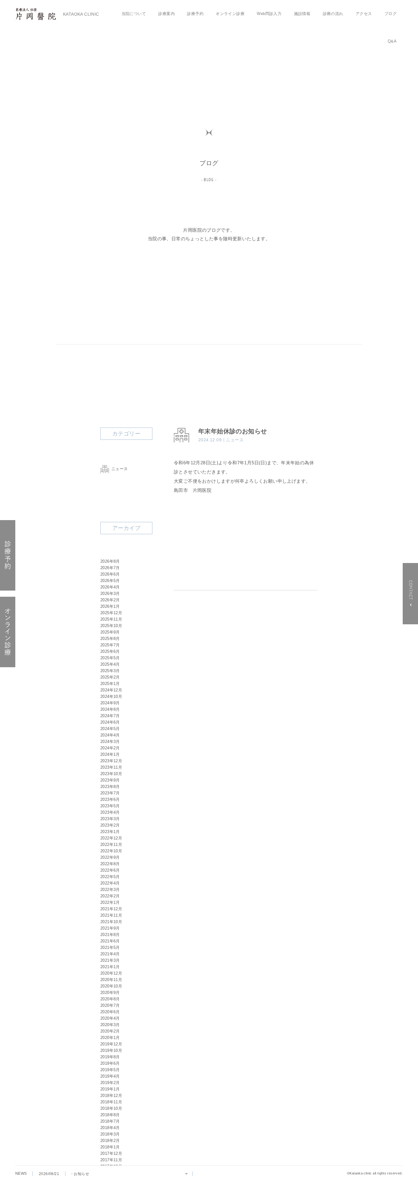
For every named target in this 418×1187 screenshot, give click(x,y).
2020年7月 (110, 1005)
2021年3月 (110, 960)
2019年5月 (110, 1069)
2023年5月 (110, 806)
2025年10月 (111, 625)
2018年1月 (110, 1147)
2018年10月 (111, 1108)
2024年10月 (111, 696)
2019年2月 (110, 1082)
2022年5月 (110, 876)
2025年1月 (110, 683)
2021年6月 (110, 941)
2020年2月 (110, 1031)
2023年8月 (110, 786)
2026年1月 (110, 606)
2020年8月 (110, 999)
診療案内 (166, 13)
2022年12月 (111, 838)
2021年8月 (110, 934)
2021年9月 (110, 928)
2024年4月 (110, 735)
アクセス (364, 13)
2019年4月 (110, 1076)
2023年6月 (110, 799)
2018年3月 (110, 1134)
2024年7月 (110, 715)
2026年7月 (110, 567)
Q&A (392, 41)
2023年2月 (110, 825)
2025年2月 (110, 677)
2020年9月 (110, 992)
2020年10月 (111, 986)
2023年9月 (110, 780)
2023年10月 (111, 773)
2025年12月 (111, 613)
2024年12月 (111, 690)
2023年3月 (110, 818)
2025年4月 (110, 664)
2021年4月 (110, 954)
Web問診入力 (269, 13)
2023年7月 (110, 793)
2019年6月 (110, 1063)
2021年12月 (111, 909)
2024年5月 (110, 728)
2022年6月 (110, 870)
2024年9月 (110, 703)
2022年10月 (111, 851)
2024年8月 (110, 709)
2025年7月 (110, 645)
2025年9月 (110, 632)
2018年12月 (111, 1095)
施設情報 (302, 13)
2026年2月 (110, 600)
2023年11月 (111, 767)
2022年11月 (111, 844)
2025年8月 (110, 638)
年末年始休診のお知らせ (232, 431)
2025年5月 (110, 658)
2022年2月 (110, 896)
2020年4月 (110, 1018)
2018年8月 (110, 1115)
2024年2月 (110, 748)
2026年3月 (110, 593)
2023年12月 (111, 761)
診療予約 (195, 13)
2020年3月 (110, 1024)
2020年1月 (110, 1037)
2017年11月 (111, 1160)
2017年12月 (111, 1153)
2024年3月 (110, 741)
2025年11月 (111, 619)
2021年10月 (111, 921)
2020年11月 (111, 979)
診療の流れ (333, 13)
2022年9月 (110, 857)
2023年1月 (110, 831)
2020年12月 (111, 973)
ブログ (390, 13)
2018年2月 (110, 1140)
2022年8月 (110, 864)
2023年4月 (110, 812)
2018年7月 (110, 1121)
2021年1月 (110, 966)
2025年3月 (110, 670)
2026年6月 (110, 574)
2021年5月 (110, 947)
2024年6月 (110, 722)
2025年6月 (110, 651)
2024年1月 (110, 754)
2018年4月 (110, 1127)
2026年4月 (110, 587)
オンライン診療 (230, 13)
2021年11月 (111, 915)
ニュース (119, 468)
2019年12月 (111, 1044)
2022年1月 (110, 902)
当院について (133, 13)
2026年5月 (110, 580)
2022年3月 (110, 889)
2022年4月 (110, 883)
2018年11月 (111, 1102)
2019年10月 (111, 1050)
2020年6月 (110, 1012)
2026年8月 (110, 561)
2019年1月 (110, 1089)
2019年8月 (110, 1057)
